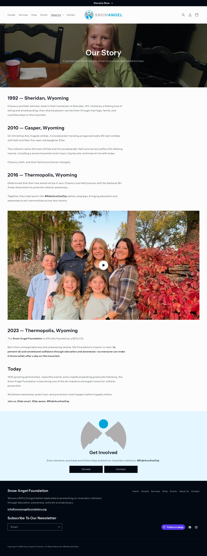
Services (155, 491)
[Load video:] (103, 265)
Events (173, 491)
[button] (57, 15)
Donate (86, 469)
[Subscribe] (58, 526)
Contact (121, 469)
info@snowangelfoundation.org (27, 509)
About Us (184, 491)
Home (136, 491)
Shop (165, 491)
